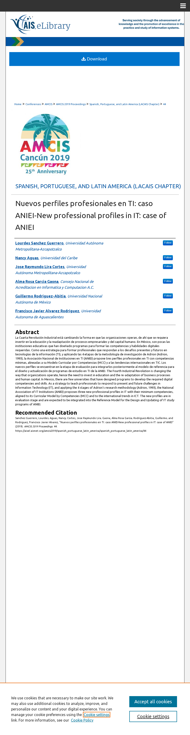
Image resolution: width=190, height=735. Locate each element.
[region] (95, 709)
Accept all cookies (153, 701)
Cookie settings (97, 715)
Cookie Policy (82, 720)
